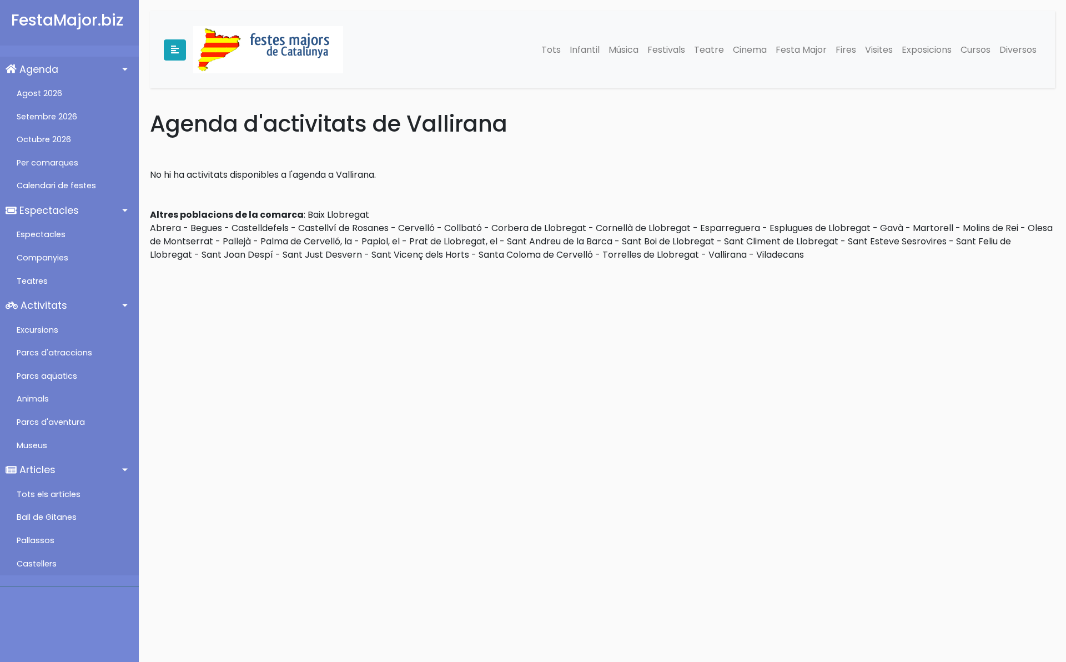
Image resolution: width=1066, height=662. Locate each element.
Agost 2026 (39, 93)
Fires (846, 49)
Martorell (933, 228)
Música (623, 49)
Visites (879, 49)
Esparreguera (730, 228)
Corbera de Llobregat (538, 228)
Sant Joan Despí (237, 254)
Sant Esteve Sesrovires (897, 241)
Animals (33, 398)
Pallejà (237, 241)
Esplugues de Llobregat (820, 228)
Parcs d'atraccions (54, 352)
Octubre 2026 (44, 139)
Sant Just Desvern (322, 254)
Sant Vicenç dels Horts (420, 254)
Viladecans (780, 254)
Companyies (42, 257)
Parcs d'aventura (51, 422)
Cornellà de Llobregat (643, 228)
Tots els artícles (49, 494)
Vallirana (727, 254)
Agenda (37, 69)
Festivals (666, 49)
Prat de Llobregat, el (453, 241)
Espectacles (48, 210)
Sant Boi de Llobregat (668, 241)
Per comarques (47, 162)
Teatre (709, 49)
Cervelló (416, 228)
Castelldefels (260, 228)
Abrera (165, 228)
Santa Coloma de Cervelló (536, 254)
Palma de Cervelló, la (306, 241)
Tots (551, 49)
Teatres (32, 281)
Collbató (463, 228)
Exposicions (927, 49)
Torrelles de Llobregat (650, 254)
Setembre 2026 (47, 116)
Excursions (37, 329)
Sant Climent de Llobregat (781, 241)
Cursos (975, 49)
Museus (32, 445)
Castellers (37, 563)
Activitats (42, 305)
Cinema (750, 49)
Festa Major (801, 49)
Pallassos (35, 540)
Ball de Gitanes (47, 517)
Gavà (891, 228)
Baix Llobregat (338, 214)
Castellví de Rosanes (343, 228)
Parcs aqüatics (47, 376)
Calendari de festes (56, 185)
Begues (206, 228)
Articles (36, 470)
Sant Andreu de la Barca (559, 241)
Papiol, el (380, 241)
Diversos (1018, 49)
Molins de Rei (990, 228)
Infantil (585, 49)
